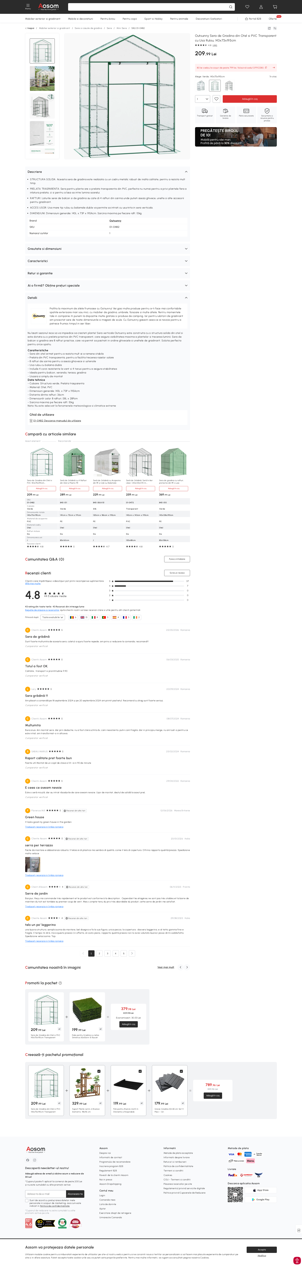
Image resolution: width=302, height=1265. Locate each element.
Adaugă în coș (250, 98)
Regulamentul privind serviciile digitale (184, 1188)
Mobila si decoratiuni (80, 18)
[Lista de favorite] (247, 7)
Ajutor (102, 1208)
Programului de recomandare (115, 1162)
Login (102, 1195)
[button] (107, 172)
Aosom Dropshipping (110, 1184)
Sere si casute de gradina (88, 28)
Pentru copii (130, 18)
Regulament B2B (108, 1170)
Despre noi (105, 1153)
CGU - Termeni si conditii (177, 1179)
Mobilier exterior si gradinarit (43, 18)
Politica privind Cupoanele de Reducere (185, 1192)
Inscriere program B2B (111, 1166)
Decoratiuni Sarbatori (209, 18)
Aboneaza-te (75, 1193)
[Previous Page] (83, 953)
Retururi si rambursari (175, 1162)
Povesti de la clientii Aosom (113, 1175)
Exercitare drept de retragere (115, 1213)
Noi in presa (105, 1179)
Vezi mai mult (165, 967)
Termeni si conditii (173, 1170)
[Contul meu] (261, 7)
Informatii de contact (110, 1157)
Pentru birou (108, 18)
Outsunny (115, 220)
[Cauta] (231, 7)
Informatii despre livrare (177, 1157)
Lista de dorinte (107, 1204)
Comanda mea (107, 1200)
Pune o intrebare (177, 559)
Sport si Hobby (153, 18)
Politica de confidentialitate (55, 1206)
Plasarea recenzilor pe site (178, 1184)
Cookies (168, 1175)
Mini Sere (122, 28)
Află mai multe (33, 583)
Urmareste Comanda (110, 1217)
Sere (109, 28)
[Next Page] (132, 953)
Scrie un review (177, 573)
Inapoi (30, 28)
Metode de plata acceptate (178, 1153)
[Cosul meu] (275, 7)
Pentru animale (179, 18)
